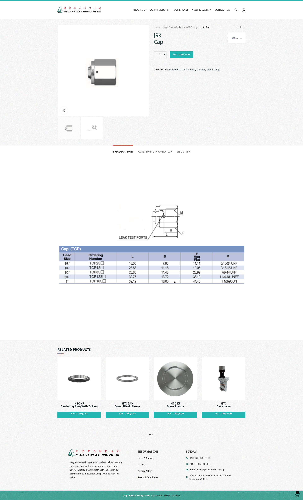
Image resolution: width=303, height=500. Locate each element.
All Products (175, 69)
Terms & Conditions (148, 477)
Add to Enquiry (181, 54)
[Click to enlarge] (64, 110)
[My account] (244, 10)
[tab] (123, 150)
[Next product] (244, 27)
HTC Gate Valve (224, 405)
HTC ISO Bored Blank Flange (127, 405)
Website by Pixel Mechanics (168, 495)
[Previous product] (237, 27)
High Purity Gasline (173, 27)
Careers (142, 464)
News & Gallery (145, 458)
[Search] (236, 10)
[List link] (216, 469)
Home (157, 27)
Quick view (98, 362)
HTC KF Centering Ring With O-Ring (79, 405)
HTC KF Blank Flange (175, 405)
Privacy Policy (145, 470)
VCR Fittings (192, 27)
